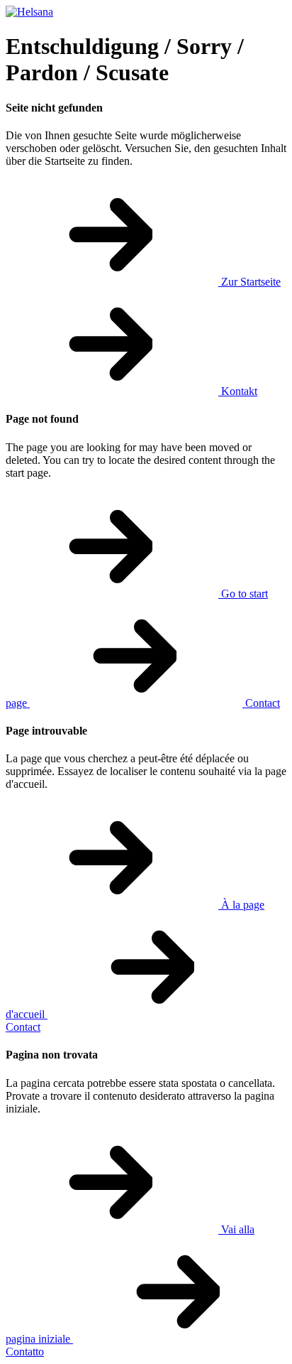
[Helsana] (29, 12)
